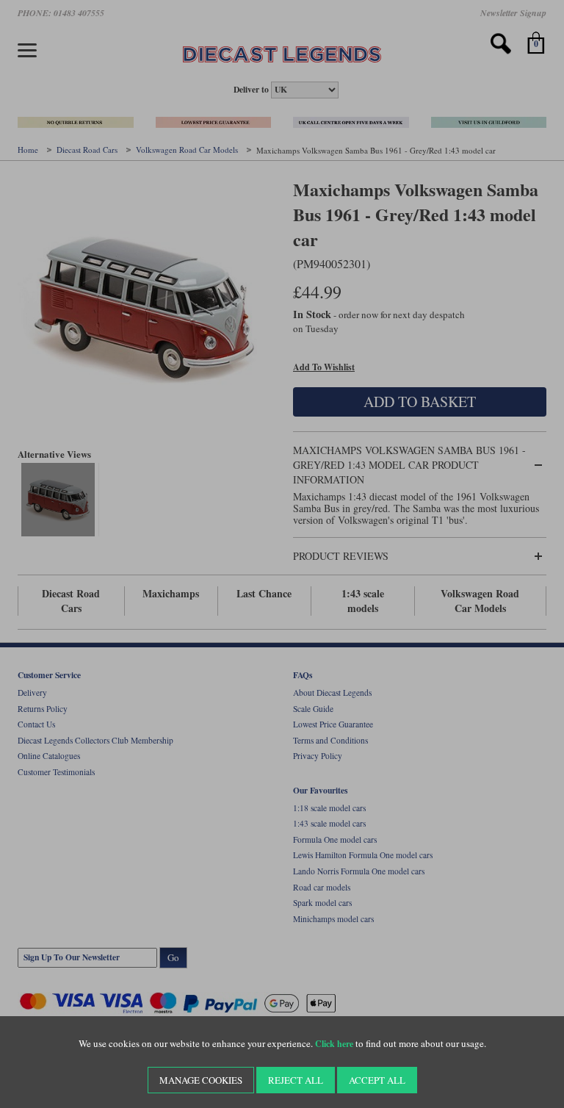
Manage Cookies (200, 1080)
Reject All (295, 1080)
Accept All (377, 1080)
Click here (334, 1043)
